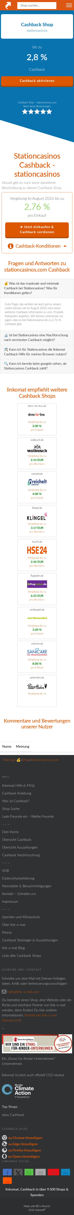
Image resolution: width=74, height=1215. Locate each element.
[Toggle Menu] (69, 5)
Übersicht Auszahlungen (20, 847)
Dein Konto (10, 832)
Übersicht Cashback (16, 840)
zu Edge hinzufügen (23, 1144)
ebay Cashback (13, 1115)
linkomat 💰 (11, 760)
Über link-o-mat (13, 925)
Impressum (10, 901)
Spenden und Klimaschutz (21, 917)
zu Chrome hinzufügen (25, 1138)
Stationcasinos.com (45, 760)
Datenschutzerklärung (18, 878)
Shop (25, 760)
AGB (5, 870)
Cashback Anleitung (16, 793)
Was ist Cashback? (16, 801)
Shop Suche (11, 809)
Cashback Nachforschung (21, 855)
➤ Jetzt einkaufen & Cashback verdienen (37, 229)
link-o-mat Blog (13, 948)
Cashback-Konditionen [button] (38, 246)
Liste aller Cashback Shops (21, 956)
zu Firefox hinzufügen (24, 1150)
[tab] (37, 246)
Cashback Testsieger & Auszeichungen (30, 940)
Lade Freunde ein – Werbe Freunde (28, 816)
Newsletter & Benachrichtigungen (26, 886)
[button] (7, 1175)
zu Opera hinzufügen (24, 1156)
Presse (7, 932)
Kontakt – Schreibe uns (19, 894)
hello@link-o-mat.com (23, 992)
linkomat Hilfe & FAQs (18, 785)
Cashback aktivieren (37, 81)
